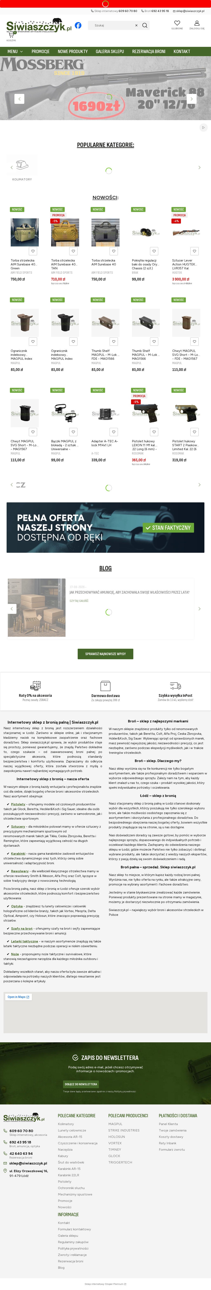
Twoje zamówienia (172, 1130)
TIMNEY (114, 1150)
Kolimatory (66, 1124)
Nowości (64, 1207)
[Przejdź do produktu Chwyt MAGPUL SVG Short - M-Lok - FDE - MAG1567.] (186, 322)
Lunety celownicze (72, 1130)
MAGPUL (115, 1124)
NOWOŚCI (105, 197)
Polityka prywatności (73, 1248)
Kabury (63, 1156)
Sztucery (18, 826)
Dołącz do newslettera (81, 1084)
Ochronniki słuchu (71, 1188)
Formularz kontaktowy (74, 1229)
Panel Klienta (168, 1124)
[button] (145, 25)
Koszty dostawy (171, 1137)
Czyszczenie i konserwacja (77, 1143)
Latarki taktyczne (24, 941)
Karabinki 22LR (68, 1175)
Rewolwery (20, 871)
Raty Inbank (167, 1143)
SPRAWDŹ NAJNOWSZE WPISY (105, 654)
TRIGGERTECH (120, 1162)
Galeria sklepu (68, 1236)
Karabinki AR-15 (69, 1169)
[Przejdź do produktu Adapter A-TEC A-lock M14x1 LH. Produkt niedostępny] (105, 413)
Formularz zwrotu (172, 1150)
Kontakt (64, 1223)
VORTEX (115, 1143)
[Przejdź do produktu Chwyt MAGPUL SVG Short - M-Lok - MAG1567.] (25, 413)
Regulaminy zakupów (73, 1242)
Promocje (65, 1201)
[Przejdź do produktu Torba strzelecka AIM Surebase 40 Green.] (25, 232)
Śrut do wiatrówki (71, 1162)
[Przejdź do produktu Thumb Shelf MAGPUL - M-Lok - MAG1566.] (146, 322)
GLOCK (114, 1156)
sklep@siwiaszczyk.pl (190, 11)
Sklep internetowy (104, 1284)
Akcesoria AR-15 (70, 1137)
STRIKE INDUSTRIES (123, 1130)
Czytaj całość (79, 601)
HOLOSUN (116, 1137)
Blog (61, 1268)
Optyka (17, 906)
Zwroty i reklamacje (72, 1255)
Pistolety (18, 804)
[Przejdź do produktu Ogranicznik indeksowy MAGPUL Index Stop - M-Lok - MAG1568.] (65, 322)
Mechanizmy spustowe (75, 1194)
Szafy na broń (22, 928)
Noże (15, 954)
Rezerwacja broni (70, 1261)
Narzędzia (65, 1150)
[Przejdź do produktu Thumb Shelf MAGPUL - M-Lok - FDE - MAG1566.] (105, 322)
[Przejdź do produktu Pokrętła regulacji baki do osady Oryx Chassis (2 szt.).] (146, 232)
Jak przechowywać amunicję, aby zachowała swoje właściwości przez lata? (130, 592)
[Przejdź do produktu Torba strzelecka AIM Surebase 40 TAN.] (65, 232)
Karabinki (18, 854)
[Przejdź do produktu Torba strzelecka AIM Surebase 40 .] (105, 232)
